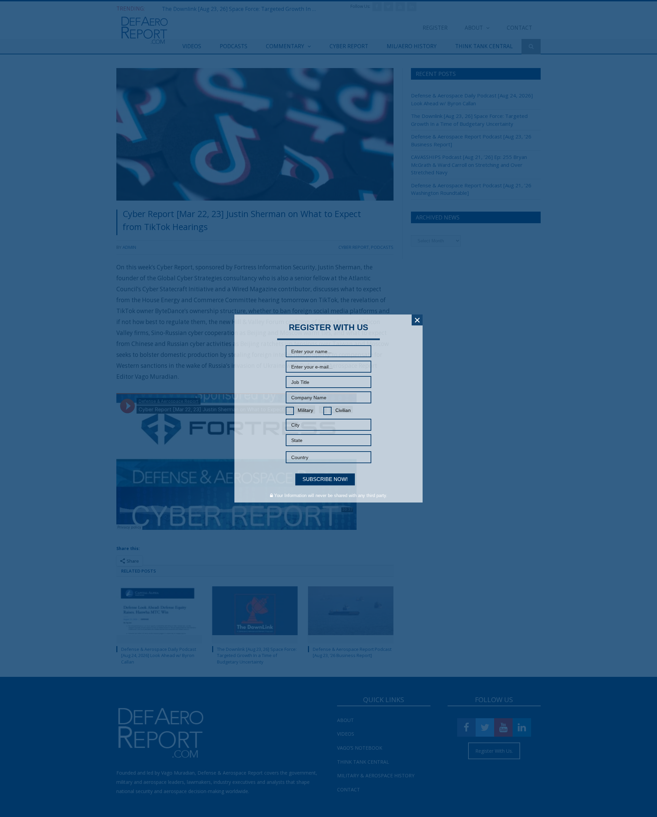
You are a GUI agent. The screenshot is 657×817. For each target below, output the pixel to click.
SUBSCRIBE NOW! (325, 479)
